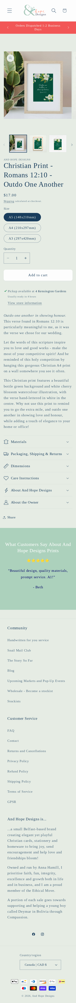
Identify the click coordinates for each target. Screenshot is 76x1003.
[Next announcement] (68, 27)
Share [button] (11, 517)
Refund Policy (17, 771)
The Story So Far (20, 660)
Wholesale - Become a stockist (30, 691)
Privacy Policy (18, 761)
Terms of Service (19, 791)
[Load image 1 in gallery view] (18, 143)
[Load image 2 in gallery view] (38, 143)
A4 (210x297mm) (22, 228)
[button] (9, 10)
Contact (13, 741)
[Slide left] (4, 145)
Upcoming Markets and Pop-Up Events (36, 681)
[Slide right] (72, 145)
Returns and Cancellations (26, 751)
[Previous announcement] (8, 27)
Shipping (9, 201)
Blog (10, 670)
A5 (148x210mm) (22, 217)
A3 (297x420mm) (22, 238)
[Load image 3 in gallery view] (58, 143)
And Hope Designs (43, 995)
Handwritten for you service (28, 640)
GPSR (11, 802)
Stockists (14, 701)
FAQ (10, 730)
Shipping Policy (19, 781)
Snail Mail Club (19, 650)
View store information (25, 303)
